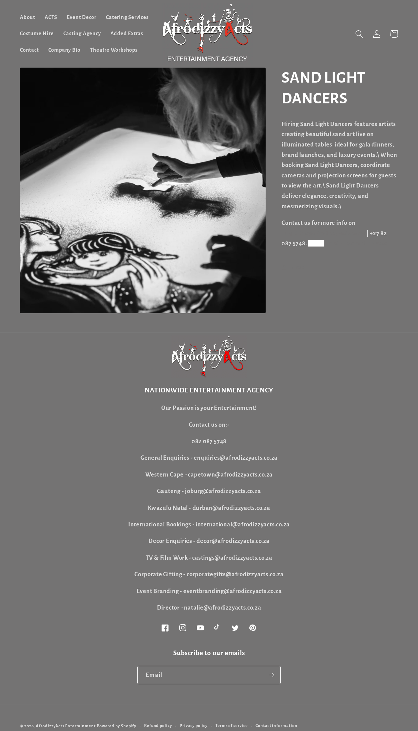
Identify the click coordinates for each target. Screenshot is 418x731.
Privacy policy (193, 726)
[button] (359, 34)
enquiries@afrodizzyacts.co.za (323, 233)
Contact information (276, 726)
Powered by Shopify (116, 726)
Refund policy (158, 726)
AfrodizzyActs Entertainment (66, 726)
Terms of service (231, 726)
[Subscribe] (271, 675)
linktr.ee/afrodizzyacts (356, 243)
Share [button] (298, 267)
